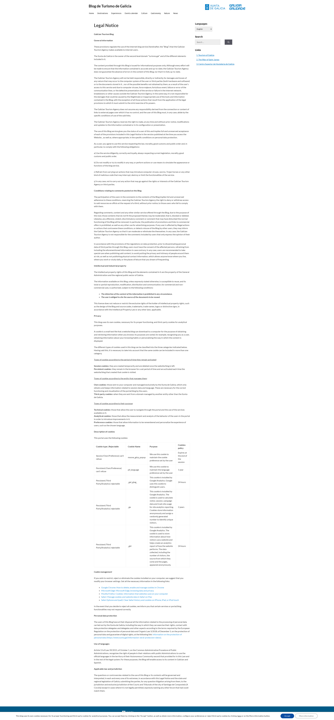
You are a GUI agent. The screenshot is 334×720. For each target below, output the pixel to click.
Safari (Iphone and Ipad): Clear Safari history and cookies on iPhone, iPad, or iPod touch (140, 600)
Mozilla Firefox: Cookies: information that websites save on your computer (134, 593)
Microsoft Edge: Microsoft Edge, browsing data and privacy (127, 590)
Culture (144, 13)
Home (91, 13)
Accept (287, 716)
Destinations (102, 13)
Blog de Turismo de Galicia (110, 6)
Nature (167, 13)
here (239, 716)
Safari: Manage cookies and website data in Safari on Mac (126, 597)
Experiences (116, 13)
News (175, 13)
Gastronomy (156, 13)
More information (306, 716)
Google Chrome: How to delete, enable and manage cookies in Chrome (132, 587)
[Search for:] (207, 42)
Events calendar (131, 13)
